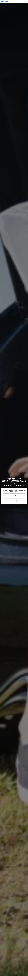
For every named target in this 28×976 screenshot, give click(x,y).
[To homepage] (4, 1)
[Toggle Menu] (25, 1)
